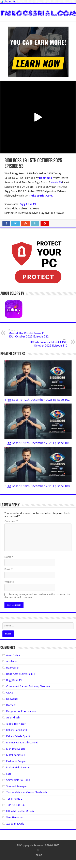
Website (9, 581)
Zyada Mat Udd (15, 823)
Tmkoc (38, 854)
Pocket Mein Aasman (18, 767)
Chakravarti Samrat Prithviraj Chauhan (28, 686)
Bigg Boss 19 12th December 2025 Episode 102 (37, 400)
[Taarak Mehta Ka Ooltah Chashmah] (38, 12)
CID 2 (9, 692)
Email (8, 569)
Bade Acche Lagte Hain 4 (20, 673)
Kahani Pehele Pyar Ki (18, 736)
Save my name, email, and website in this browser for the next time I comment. (37, 596)
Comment (11, 521)
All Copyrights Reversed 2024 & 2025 (38, 845)
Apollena (11, 661)
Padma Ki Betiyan (16, 761)
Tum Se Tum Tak (15, 804)
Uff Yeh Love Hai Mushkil (20, 811)
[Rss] (38, 850)
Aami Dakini (13, 655)
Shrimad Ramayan (16, 786)
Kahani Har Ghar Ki (17, 730)
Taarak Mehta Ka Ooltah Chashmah (26, 792)
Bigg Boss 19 (13, 680)
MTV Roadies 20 (15, 755)
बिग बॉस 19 (56, 182)
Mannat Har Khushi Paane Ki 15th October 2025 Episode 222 (29, 333)
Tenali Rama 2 (14, 798)
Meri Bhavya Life (15, 748)
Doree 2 (11, 705)
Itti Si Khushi (13, 717)
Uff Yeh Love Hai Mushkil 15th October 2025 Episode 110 (48, 342)
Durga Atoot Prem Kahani (21, 711)
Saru (9, 773)
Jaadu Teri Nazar (16, 723)
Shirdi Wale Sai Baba (18, 779)
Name (8, 556)
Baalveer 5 (12, 667)
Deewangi (12, 698)
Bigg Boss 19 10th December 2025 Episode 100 (37, 486)
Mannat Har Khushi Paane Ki (22, 742)
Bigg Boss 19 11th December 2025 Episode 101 (37, 443)
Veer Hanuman (14, 817)
